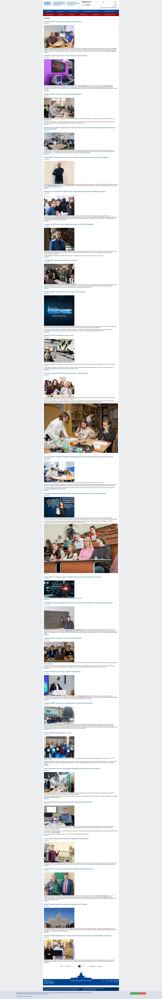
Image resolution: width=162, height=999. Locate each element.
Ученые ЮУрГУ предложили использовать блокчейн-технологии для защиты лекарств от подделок (76, 157)
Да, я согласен (134, 993)
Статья (59, 632)
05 (46, 159)
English (115, 2)
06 (46, 23)
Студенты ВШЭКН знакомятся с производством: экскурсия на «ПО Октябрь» (68, 703)
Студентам (61, 14)
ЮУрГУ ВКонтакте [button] (106, 981)
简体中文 (115, 6)
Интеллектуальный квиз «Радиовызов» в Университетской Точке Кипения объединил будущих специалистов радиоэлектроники (79, 128)
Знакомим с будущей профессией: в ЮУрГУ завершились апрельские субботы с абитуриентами (74, 493)
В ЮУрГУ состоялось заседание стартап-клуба (58, 335)
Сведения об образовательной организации (81, 980)
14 (44, 293)
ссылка (72, 215)
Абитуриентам (49, 14)
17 (44, 578)
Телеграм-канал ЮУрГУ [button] (114, 981)
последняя (99, 966)
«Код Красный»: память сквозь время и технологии (60, 260)
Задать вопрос (47, 980)
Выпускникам (84, 14)
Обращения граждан (49, 983)
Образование (61, 11)
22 (44, 159)
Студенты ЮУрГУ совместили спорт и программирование (63, 638)
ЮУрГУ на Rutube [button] (111, 981)
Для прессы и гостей (110, 14)
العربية (115, 4)
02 (44, 130)
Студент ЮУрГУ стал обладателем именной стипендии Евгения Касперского (69, 869)
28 (44, 375)
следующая (92, 966)
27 (44, 870)
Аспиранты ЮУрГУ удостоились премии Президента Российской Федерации (68, 224)
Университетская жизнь (109, 11)
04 (44, 57)
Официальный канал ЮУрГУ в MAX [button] (117, 981)
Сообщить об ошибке (49, 981)
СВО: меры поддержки (87, 5)
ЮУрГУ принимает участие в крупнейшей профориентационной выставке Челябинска (72, 768)
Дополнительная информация (24, 996)
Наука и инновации (74, 11)
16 (44, 262)
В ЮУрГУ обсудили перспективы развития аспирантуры (62, 671)
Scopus (60, 186)
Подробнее (46, 52)
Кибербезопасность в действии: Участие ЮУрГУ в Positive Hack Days (65, 55)
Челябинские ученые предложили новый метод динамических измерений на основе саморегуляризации (78, 603)
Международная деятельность (91, 11)
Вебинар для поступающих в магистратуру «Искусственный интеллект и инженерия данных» (75, 191)
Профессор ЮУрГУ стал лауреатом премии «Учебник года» (62, 21)
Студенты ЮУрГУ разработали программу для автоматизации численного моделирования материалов (77, 935)
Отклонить (142, 993)
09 (44, 23)
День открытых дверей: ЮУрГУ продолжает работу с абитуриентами (66, 373)
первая (61, 966)
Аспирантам (72, 14)
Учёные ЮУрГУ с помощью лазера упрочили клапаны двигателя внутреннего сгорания (72, 577)
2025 (48, 23)
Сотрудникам (96, 14)
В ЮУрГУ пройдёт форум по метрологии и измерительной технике (65, 904)
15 (44, 604)
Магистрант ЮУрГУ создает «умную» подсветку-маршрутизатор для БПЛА (68, 802)
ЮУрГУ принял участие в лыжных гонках (57, 733)
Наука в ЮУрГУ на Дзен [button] (109, 981)
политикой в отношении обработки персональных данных (35, 994)
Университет (49, 11)
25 (44, 906)
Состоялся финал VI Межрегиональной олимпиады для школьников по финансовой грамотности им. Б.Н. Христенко (78, 457)
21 (44, 193)
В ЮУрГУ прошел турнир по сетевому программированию (63, 94)
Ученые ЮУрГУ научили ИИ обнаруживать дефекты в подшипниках (66, 838)
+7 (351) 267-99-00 (91, 989)
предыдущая (68, 966)
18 (44, 937)
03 (44, 96)
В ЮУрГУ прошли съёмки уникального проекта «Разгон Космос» (64, 292)
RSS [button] (103, 981)
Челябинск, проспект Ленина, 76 (97, 988)
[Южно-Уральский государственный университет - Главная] (62, 3)
